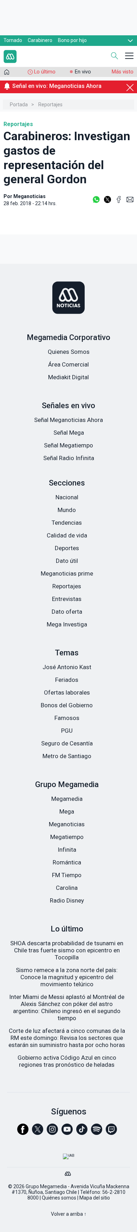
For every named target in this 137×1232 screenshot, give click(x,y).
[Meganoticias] (68, 298)
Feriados (66, 679)
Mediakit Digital (68, 377)
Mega (66, 811)
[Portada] (7, 73)
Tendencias (67, 522)
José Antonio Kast (67, 667)
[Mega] (68, 1172)
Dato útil (67, 560)
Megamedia (67, 798)
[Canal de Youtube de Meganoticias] (67, 1132)
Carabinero (40, 40)
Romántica (67, 862)
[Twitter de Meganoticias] (37, 1132)
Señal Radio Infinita (68, 458)
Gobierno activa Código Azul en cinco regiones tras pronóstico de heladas (67, 1061)
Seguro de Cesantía (67, 743)
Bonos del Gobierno (67, 705)
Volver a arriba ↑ (68, 1214)
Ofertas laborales (67, 692)
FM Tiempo (66, 875)
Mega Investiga (67, 624)
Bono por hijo (72, 40)
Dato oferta (67, 611)
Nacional (67, 497)
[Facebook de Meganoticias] (22, 1132)
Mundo (67, 509)
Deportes (67, 548)
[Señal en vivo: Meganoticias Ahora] (68, 94)
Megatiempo (67, 836)
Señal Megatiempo (68, 445)
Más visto (122, 72)
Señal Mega (68, 432)
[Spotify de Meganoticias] (96, 1132)
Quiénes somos (59, 1198)
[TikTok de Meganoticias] (81, 1132)
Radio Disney (67, 900)
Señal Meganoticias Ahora (68, 419)
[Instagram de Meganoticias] (52, 1132)
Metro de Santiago (67, 756)
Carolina (67, 887)
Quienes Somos (69, 351)
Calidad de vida (67, 535)
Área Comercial (68, 364)
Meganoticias (67, 824)
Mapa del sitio (94, 1198)
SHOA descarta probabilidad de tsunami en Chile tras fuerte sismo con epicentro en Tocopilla (66, 950)
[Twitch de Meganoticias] (111, 1132)
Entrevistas (66, 598)
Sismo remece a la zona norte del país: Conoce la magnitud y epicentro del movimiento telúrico (67, 977)
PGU (67, 730)
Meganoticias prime (67, 573)
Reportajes (50, 104)
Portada (19, 104)
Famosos (66, 717)
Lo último (45, 72)
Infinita (67, 849)
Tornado (13, 40)
